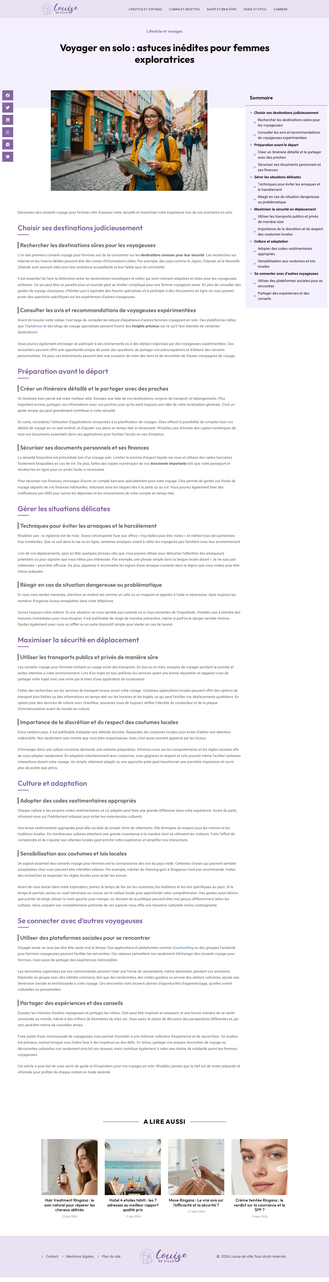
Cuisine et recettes (184, 9)
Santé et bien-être (222, 9)
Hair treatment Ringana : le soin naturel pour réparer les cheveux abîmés (69, 1205)
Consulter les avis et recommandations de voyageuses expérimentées (289, 135)
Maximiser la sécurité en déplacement (285, 209)
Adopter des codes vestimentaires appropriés (285, 251)
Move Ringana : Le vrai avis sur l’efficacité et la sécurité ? (196, 1203)
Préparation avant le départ (276, 145)
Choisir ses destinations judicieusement (286, 113)
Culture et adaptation (271, 241)
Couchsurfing (182, 947)
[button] (7, 95)
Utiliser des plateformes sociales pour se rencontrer (290, 283)
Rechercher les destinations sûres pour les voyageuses (289, 122)
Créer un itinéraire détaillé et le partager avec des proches (289, 154)
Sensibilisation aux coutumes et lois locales (286, 264)
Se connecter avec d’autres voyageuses (286, 273)
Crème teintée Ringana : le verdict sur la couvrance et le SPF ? (259, 1205)
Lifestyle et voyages (145, 9)
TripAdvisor (34, 326)
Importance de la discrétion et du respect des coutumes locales (290, 231)
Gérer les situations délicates (277, 177)
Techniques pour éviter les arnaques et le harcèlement (289, 187)
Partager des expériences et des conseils (283, 296)
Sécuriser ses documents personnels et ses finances (289, 167)
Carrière (280, 9)
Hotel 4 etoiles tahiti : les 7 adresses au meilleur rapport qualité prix (132, 1205)
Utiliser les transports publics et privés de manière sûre (288, 219)
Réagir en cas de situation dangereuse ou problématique (288, 199)
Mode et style (255, 9)
